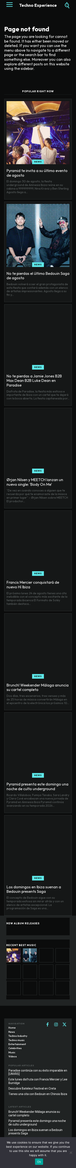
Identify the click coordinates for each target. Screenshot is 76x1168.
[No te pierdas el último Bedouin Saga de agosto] (38, 235)
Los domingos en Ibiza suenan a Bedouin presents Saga (34, 889)
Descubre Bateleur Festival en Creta (32, 1088)
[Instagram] (56, 1025)
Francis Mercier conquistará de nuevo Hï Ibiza (33, 584)
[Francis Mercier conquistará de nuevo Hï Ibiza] (38, 544)
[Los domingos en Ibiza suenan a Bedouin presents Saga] (38, 848)
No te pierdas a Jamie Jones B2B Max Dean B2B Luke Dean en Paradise (34, 381)
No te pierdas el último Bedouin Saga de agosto (38, 276)
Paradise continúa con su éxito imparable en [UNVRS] (37, 1072)
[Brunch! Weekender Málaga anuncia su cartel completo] (38, 647)
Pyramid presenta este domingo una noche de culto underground (37, 786)
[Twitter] (64, 1025)
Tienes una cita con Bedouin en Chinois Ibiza (37, 1094)
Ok (39, 1161)
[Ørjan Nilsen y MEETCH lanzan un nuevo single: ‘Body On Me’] (38, 441)
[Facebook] (47, 1025)
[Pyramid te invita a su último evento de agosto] (38, 132)
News (38, 161)
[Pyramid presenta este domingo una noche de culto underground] (38, 746)
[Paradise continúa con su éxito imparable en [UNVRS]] (30, 988)
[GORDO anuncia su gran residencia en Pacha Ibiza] (13, 988)
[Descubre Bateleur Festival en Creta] (63, 988)
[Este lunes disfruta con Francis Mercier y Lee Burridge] (46, 988)
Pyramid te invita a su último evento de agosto (37, 173)
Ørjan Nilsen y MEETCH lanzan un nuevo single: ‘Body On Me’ (35, 482)
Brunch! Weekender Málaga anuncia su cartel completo (38, 687)
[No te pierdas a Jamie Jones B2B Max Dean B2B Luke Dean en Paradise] (38, 338)
